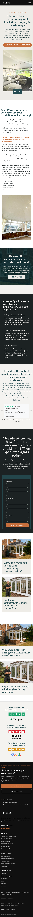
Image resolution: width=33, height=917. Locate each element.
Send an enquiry (5, 828)
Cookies (7, 909)
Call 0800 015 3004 (16, 791)
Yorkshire (3, 873)
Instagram (10, 898)
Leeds (2, 881)
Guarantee (13, 909)
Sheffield (3, 883)
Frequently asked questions (8, 863)
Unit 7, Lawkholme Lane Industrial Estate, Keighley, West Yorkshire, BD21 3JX (15, 893)
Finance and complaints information (8, 914)
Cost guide (4, 866)
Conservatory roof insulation (8, 836)
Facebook (3, 898)
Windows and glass (6, 848)
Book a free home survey (16, 786)
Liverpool (3, 886)
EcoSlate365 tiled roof (7, 843)
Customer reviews (5, 861)
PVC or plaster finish (6, 838)
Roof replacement (5, 841)
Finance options (5, 846)
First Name (9, 481)
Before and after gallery (7, 858)
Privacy (3, 909)
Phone (8, 506)
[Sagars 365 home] (6, 3)
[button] (29, 3)
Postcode (9, 515)
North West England (6, 876)
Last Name (9, 489)
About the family (5, 856)
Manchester (4, 878)
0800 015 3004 (7, 826)
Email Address (10, 498)
